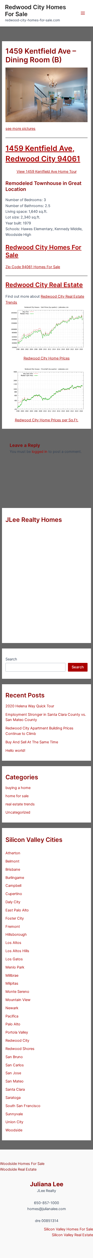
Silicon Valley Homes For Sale (68, 1229)
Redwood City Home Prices (47, 358)
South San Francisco (22, 1106)
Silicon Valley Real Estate (72, 1235)
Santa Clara (15, 1089)
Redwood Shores (19, 1048)
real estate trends (20, 804)
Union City (14, 1122)
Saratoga (13, 1097)
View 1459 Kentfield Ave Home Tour (47, 171)
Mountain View (18, 1000)
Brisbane (12, 869)
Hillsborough (16, 934)
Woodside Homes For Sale (22, 1163)
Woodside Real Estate (18, 1169)
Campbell (13, 885)
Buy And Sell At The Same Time (31, 742)
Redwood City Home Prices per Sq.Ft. (46, 420)
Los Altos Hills (17, 951)
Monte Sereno (17, 991)
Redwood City (17, 1040)
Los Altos (13, 942)
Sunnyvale (14, 1114)
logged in (39, 451)
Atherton (12, 853)
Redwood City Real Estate (44, 284)
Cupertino (13, 894)
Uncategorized (17, 812)
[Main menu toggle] (83, 13)
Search (11, 659)
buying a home (18, 788)
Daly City (12, 902)
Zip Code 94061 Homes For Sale (32, 267)
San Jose (13, 1073)
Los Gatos (14, 959)
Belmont (12, 861)
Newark (11, 1008)
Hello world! (15, 750)
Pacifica (11, 1016)
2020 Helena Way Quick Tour (29, 706)
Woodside (13, 1130)
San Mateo (14, 1081)
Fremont (12, 926)
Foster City (14, 918)
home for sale (17, 796)
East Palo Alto (17, 910)
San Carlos (14, 1065)
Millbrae (11, 975)
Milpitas (11, 983)
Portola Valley (16, 1032)
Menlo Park (14, 967)
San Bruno (14, 1057)
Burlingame (14, 877)
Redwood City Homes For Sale (35, 10)
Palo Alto (12, 1024)
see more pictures (20, 128)
